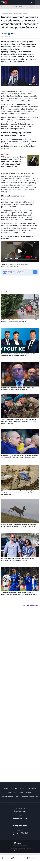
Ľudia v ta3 (29, 792)
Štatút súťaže (32, 788)
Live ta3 (5, 7)
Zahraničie (4, 13)
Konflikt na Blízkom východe (18, 13)
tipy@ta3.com (20, 811)
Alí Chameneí (19, 264)
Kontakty (20, 792)
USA (27, 264)
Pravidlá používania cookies (29, 796)
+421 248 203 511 (20, 818)
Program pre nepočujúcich (10, 796)
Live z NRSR (13, 7)
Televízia (6, 788)
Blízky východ (23, 7)
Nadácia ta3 (11, 792)
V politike (32, 7)
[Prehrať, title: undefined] (20, 251)
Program (14, 788)
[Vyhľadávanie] (32, 2)
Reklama (21, 788)
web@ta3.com (20, 826)
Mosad (12, 264)
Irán (24, 264)
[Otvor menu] (37, 2)
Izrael (7, 264)
